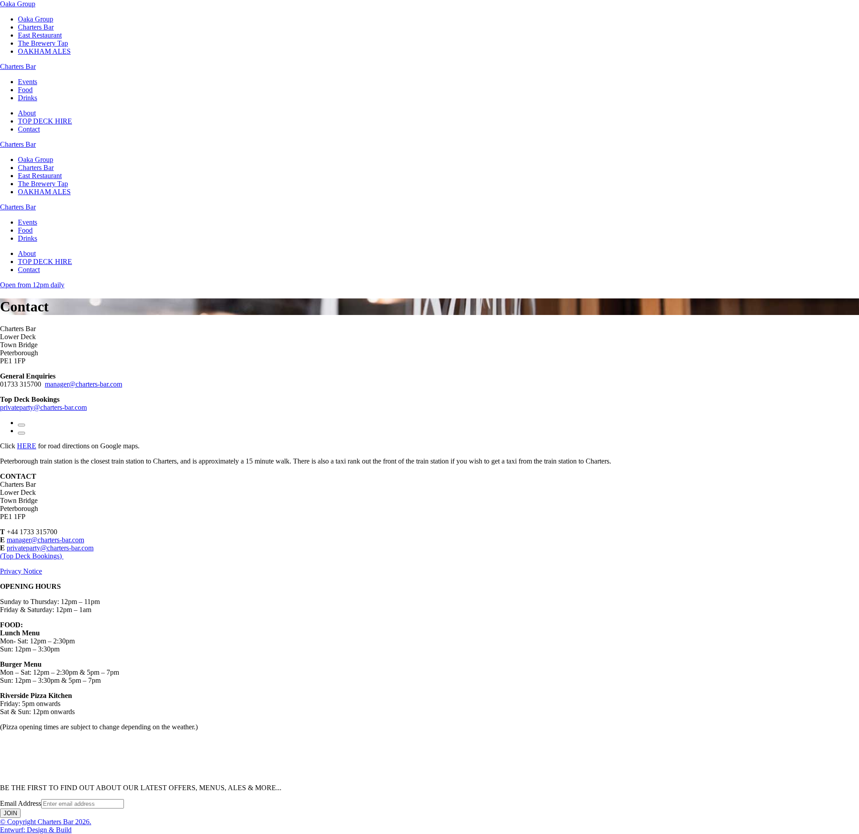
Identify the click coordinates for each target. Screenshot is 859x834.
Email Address (20, 803)
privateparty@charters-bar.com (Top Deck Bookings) (47, 552)
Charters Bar (36, 27)
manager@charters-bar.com (83, 384)
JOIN (10, 813)
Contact (29, 129)
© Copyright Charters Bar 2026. (45, 821)
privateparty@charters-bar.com (43, 407)
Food (25, 90)
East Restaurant (40, 35)
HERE (26, 446)
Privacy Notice (21, 571)
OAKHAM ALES (44, 51)
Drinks (27, 98)
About (27, 113)
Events (27, 81)
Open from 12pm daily (32, 285)
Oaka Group (35, 19)
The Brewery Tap (43, 43)
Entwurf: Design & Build (36, 830)
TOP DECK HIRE (45, 121)
